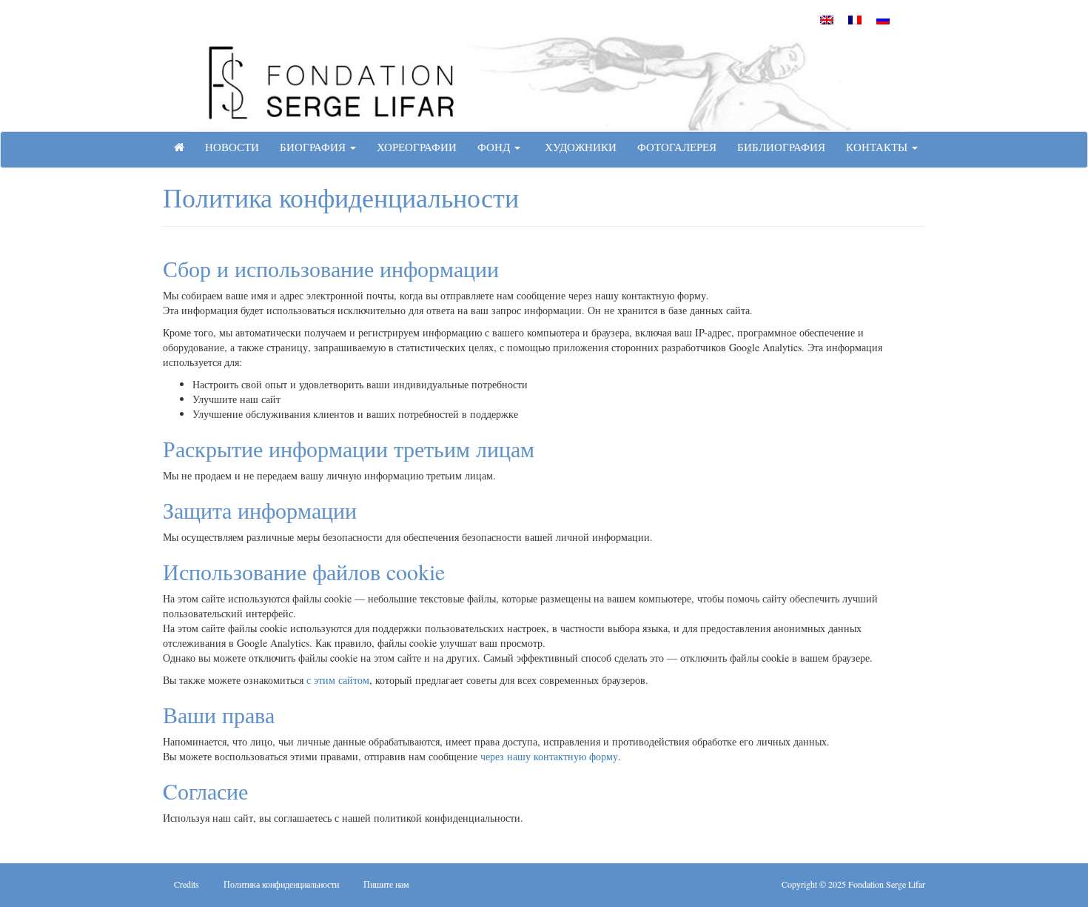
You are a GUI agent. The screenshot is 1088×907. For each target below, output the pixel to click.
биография (314, 146)
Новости (232, 146)
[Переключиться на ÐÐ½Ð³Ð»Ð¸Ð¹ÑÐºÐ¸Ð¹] (827, 19)
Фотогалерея (676, 146)
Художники (579, 146)
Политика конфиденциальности (281, 884)
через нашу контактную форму (549, 756)
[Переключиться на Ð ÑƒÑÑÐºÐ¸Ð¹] (883, 19)
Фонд (495, 146)
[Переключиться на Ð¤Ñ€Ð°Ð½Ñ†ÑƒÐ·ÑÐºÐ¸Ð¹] (855, 19)
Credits (186, 884)
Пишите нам (386, 884)
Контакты (878, 146)
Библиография (781, 146)
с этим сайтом (337, 680)
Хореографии (417, 146)
